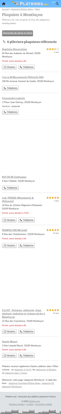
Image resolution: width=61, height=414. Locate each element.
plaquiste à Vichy (22, 369)
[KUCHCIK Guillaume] (30, 179)
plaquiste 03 (48, 383)
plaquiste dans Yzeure (16, 373)
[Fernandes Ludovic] (30, 102)
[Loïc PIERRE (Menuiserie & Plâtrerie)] (30, 205)
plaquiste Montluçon (12, 386)
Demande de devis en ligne (17, 32)
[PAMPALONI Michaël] (30, 234)
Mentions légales (17, 404)
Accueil (3, 3)
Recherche (57, 3)
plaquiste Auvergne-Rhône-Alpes (24, 383)
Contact (30, 404)
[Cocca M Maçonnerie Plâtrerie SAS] (30, 79)
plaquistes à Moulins (46, 369)
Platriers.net (34, 401)
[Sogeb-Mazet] (30, 345)
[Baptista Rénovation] (30, 55)
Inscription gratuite (43, 404)
